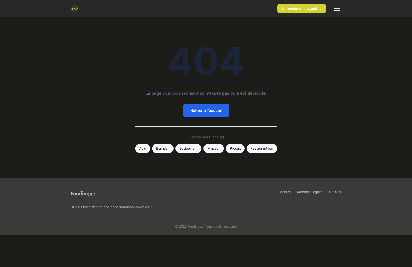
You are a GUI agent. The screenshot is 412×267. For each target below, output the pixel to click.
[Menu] (336, 8)
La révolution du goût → (302, 8)
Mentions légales (310, 192)
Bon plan (163, 148)
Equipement (188, 148)
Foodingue (83, 193)
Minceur (213, 148)
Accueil (285, 192)
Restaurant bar (262, 148)
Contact (335, 192)
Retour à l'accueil (206, 110)
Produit (235, 148)
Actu (142, 148)
